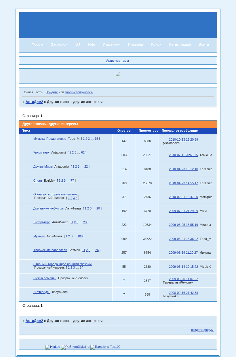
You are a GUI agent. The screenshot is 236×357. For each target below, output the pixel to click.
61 (83, 152)
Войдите (52, 92)
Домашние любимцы (48, 208)
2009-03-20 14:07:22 (183, 279)
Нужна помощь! (44, 278)
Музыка (39, 236)
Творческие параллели (50, 250)
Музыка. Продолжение (49, 138)
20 (98, 208)
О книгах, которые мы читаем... (56, 194)
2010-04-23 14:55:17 (183, 183)
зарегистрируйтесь (79, 92)
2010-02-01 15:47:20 (183, 197)
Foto (91, 44)
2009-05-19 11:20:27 (183, 252)
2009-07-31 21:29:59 (183, 211)
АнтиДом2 (34, 102)
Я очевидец (41, 292)
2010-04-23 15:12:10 (183, 169)
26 (97, 250)
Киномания (41, 152)
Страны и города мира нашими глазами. (62, 264)
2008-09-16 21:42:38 (183, 292)
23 (85, 222)
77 (72, 180)
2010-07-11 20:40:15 (183, 155)
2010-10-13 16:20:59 (183, 139)
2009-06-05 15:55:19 (183, 224)
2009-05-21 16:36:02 (183, 238)
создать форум (202, 329)
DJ (77, 44)
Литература (41, 222)
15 (96, 138)
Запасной (59, 44)
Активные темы (117, 60)
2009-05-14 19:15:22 (183, 266)
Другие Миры (43, 166)
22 (86, 166)
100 (80, 236)
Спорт (37, 180)
